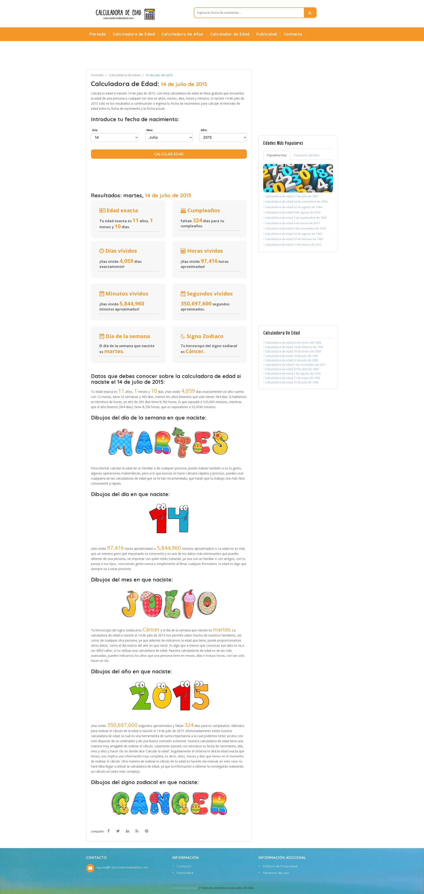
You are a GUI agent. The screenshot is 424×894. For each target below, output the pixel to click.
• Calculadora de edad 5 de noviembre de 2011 (294, 365)
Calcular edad (169, 154)
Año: (203, 130)
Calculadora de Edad (134, 34)
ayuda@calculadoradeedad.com (123, 867)
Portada (97, 34)
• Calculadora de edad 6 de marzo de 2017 (291, 223)
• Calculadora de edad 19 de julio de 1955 (290, 356)
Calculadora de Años (182, 34)
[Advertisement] (212, 55)
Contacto (293, 34)
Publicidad (266, 34)
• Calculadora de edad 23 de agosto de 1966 (292, 234)
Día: (94, 130)
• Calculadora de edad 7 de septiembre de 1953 (295, 218)
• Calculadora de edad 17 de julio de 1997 (290, 196)
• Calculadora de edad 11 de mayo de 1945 (291, 378)
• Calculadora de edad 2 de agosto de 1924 (291, 373)
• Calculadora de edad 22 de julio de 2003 (290, 360)
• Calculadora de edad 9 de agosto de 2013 (291, 212)
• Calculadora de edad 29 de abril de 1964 (291, 369)
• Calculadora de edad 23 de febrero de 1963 (293, 239)
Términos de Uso (276, 873)
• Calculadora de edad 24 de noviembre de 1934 (295, 201)
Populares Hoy (277, 155)
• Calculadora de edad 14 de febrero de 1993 (293, 347)
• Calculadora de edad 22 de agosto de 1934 (292, 207)
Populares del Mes (306, 155)
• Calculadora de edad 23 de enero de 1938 (292, 342)
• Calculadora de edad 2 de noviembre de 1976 (294, 228)
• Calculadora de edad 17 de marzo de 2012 (292, 245)
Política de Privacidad (280, 866)
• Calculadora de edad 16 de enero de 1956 (292, 351)
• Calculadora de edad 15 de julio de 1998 (290, 382)
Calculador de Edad (230, 34)
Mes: (149, 130)
